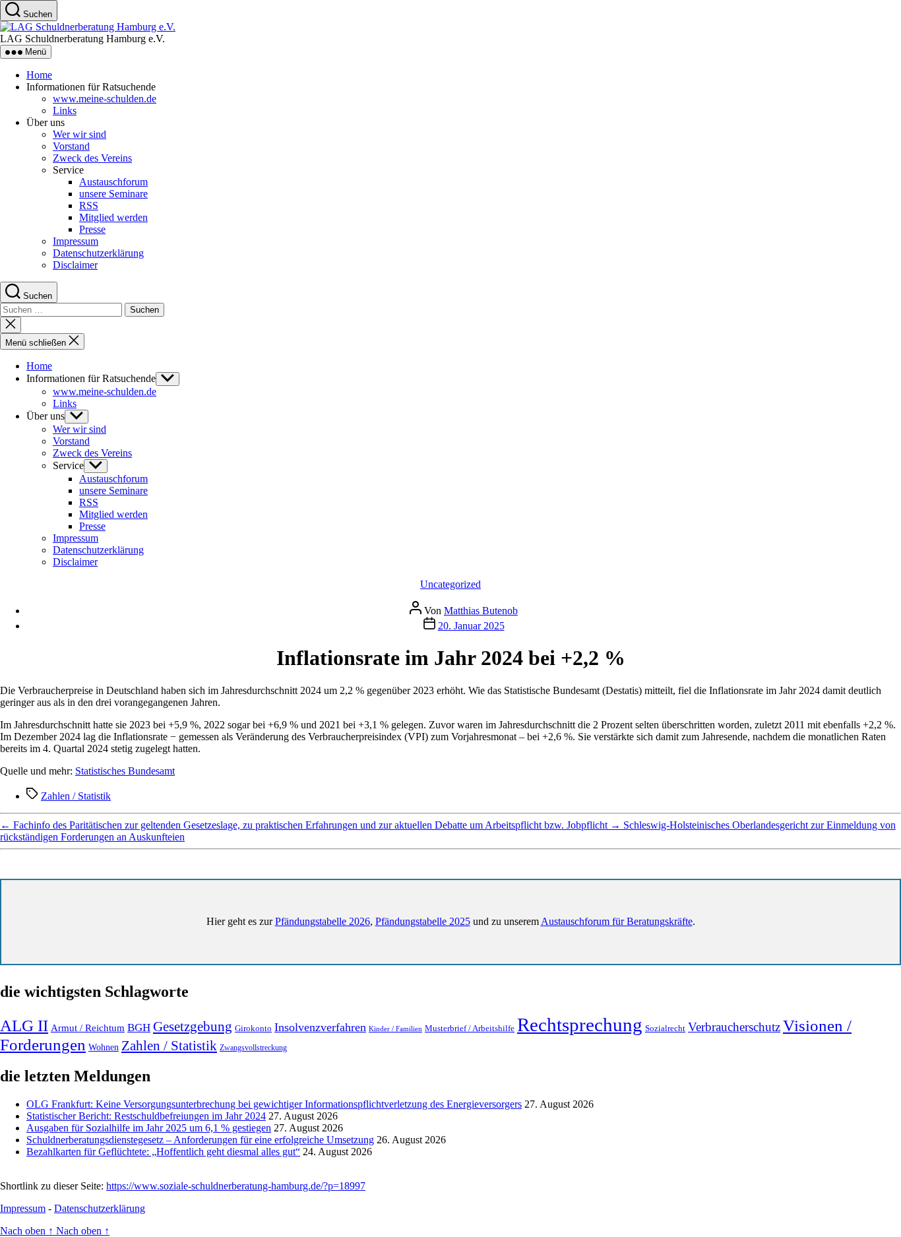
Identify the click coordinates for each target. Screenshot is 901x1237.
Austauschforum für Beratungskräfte (617, 921)
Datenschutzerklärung (98, 253)
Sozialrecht (665, 1028)
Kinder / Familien (395, 1028)
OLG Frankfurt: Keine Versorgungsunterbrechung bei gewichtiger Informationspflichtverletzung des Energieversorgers (274, 1104)
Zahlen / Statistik (76, 796)
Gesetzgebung (192, 1026)
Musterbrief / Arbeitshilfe (469, 1028)
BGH (138, 1027)
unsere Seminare (113, 193)
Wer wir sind (79, 134)
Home (39, 74)
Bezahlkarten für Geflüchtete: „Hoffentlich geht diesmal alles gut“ (163, 1151)
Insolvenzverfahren (320, 1027)
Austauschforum (113, 181)
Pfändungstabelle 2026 (322, 921)
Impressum (75, 241)
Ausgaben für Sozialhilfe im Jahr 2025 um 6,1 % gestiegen (148, 1127)
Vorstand (71, 146)
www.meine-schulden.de (104, 98)
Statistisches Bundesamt (125, 771)
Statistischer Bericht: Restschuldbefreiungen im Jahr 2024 (146, 1116)
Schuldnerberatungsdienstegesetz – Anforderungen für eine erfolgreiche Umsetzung (200, 1139)
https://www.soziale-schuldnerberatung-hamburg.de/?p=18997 (235, 1185)
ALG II (24, 1025)
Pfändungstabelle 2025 (422, 921)
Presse (92, 229)
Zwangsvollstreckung (253, 1047)
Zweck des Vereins (92, 158)
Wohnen (103, 1047)
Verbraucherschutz (734, 1027)
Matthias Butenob (481, 610)
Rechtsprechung (579, 1024)
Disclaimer (75, 264)
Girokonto (253, 1028)
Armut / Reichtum (88, 1028)
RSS (88, 205)
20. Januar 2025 (471, 625)
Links (65, 110)
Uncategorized (450, 584)
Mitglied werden (113, 217)
